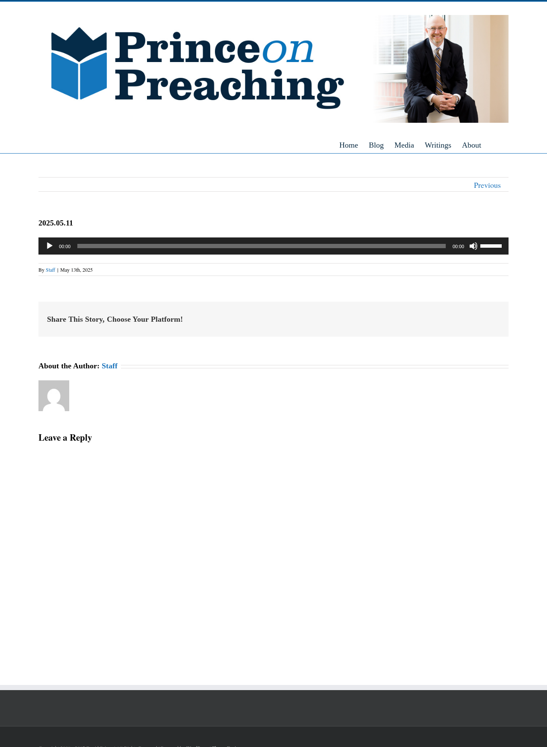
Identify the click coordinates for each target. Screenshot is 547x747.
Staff (50, 269)
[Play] (49, 246)
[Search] (506, 144)
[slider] (492, 245)
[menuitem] (354, 144)
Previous (487, 185)
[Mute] (473, 246)
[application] (273, 246)
